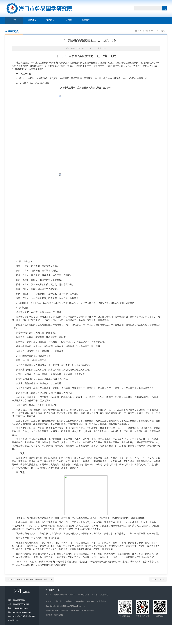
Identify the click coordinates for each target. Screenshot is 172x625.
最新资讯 (70, 601)
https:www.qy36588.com (22, 612)
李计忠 (95, 594)
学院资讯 (149, 31)
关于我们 (59, 601)
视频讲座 (80, 601)
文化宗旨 (68, 20)
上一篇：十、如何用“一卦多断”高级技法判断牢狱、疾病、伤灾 (30, 579)
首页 (14, 20)
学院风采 (86, 20)
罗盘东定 (104, 594)
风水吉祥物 (101, 601)
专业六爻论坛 (83, 594)
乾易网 (48, 594)
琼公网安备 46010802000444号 (82, 610)
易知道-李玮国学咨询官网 (64, 594)
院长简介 (50, 20)
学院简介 (32, 20)
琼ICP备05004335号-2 (60, 610)
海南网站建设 (58, 615)
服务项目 (90, 601)
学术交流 (13, 31)
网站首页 (49, 601)
